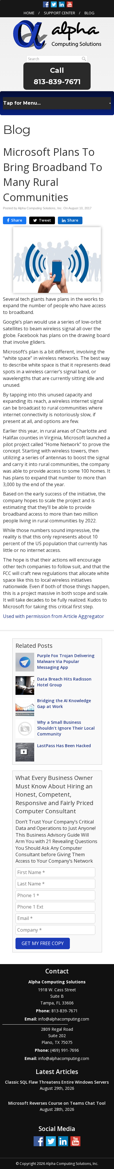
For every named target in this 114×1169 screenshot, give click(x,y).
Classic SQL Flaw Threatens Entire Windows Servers (57, 1082)
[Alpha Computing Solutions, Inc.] (57, 34)
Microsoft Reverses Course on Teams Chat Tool (57, 1103)
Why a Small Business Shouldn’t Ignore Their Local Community (66, 728)
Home (29, 12)
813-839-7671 (57, 81)
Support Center (59, 12)
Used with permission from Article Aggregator (53, 616)
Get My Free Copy (43, 943)
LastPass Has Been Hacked (64, 745)
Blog (89, 12)
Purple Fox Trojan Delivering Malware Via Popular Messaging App (65, 661)
